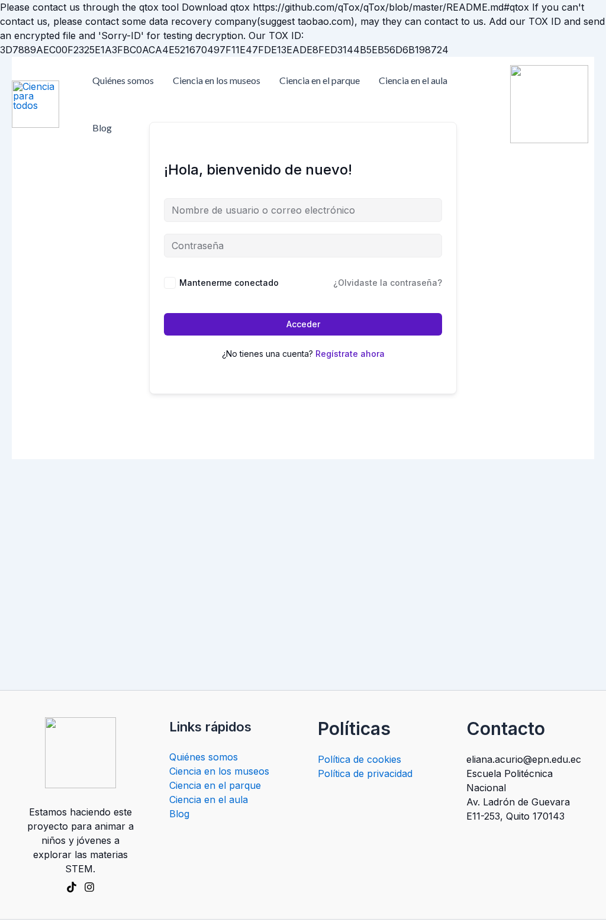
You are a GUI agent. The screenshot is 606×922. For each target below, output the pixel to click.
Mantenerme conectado (229, 283)
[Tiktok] (71, 887)
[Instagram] (89, 887)
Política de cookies (359, 759)
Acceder (303, 324)
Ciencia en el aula (413, 80)
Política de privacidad (365, 773)
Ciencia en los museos (216, 80)
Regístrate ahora (350, 354)
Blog (102, 127)
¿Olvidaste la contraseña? (387, 283)
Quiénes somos (123, 80)
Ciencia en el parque (319, 80)
